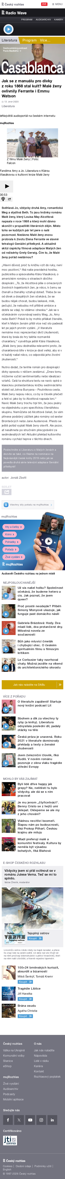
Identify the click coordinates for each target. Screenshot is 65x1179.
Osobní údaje (23, 1166)
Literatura (9, 40)
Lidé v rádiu (41, 1061)
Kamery (58, 19)
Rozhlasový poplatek (47, 1076)
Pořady (9, 549)
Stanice (8, 1061)
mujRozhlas (9, 516)
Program (26, 19)
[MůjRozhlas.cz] (7, 123)
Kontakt (39, 1071)
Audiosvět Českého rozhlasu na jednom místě (28, 573)
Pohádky (10, 542)
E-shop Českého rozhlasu (24, 863)
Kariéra (38, 1066)
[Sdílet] (9, 199)
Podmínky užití (42, 1166)
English (7, 1169)
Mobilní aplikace (13, 1099)
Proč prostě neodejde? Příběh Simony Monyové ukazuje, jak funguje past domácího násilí (39, 610)
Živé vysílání (12, 557)
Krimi (8, 534)
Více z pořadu (14, 696)
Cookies (7, 1166)
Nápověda (40, 1055)
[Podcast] (3, 199)
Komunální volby (13, 1055)
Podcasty (9, 1094)
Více (45, 40)
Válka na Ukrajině (14, 1050)
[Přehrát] (6, 187)
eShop (7, 1066)
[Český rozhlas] (13, 4)
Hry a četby (12, 527)
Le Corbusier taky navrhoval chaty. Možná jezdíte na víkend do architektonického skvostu (40, 663)
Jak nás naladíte (44, 1050)
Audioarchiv (43, 19)
